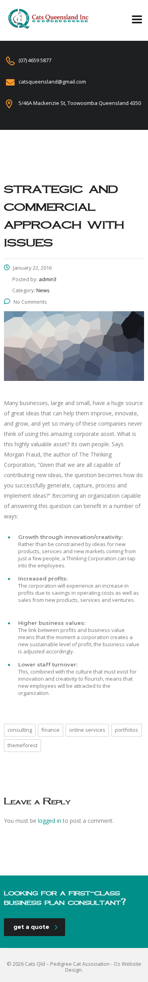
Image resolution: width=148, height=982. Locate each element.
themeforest (22, 745)
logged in (49, 820)
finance (50, 729)
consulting (19, 729)
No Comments (30, 301)
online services (87, 729)
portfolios (126, 729)
